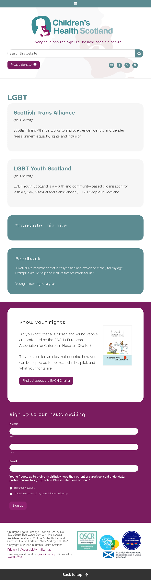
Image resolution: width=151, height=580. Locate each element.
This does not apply (24, 487)
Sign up (18, 505)
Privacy (12, 549)
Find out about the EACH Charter (46, 380)
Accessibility (28, 549)
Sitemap (46, 549)
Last (12, 452)
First (12, 436)
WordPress (14, 557)
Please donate (21, 64)
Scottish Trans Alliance (44, 112)
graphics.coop (47, 554)
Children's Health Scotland (71, 26)
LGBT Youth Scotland (42, 168)
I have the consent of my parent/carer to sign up (40, 493)
